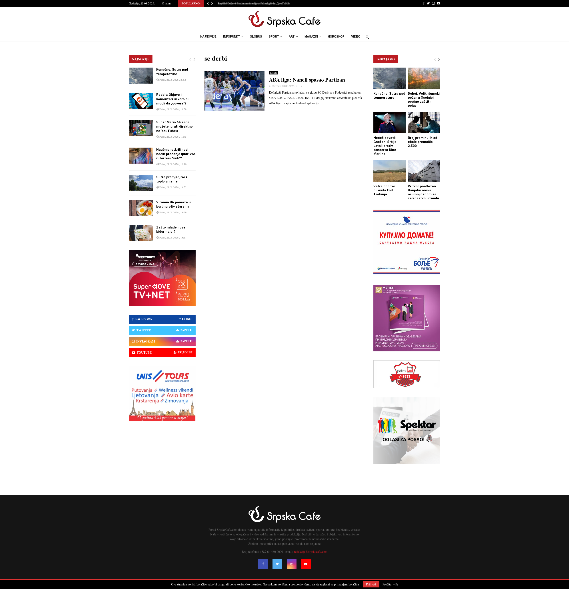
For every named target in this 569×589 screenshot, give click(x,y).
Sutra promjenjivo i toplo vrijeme (171, 179)
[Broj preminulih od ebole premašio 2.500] (424, 123)
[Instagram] (292, 564)
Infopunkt (231, 36)
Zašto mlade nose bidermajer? (170, 229)
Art (292, 36)
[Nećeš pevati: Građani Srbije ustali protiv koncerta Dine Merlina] (389, 123)
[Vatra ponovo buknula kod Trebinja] (389, 171)
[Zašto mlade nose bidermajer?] (141, 233)
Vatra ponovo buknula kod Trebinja (384, 190)
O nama (166, 3)
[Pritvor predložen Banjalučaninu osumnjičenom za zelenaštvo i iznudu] (424, 171)
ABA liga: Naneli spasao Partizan (307, 79)
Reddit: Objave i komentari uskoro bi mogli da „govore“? (172, 99)
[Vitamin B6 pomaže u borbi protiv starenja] (141, 208)
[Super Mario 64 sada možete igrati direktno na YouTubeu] (141, 128)
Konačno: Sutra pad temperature (172, 72)
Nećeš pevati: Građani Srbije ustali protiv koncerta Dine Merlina (385, 146)
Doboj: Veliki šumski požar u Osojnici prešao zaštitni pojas (424, 100)
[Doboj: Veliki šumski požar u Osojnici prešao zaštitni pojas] (424, 78)
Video (355, 36)
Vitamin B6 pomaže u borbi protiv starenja (173, 204)
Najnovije (208, 36)
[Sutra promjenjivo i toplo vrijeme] (141, 183)
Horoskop (336, 36)
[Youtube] (306, 564)
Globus (256, 36)
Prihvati (371, 584)
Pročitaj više (390, 584)
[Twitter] (277, 564)
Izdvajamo (386, 59)
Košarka (273, 72)
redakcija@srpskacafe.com (310, 551)
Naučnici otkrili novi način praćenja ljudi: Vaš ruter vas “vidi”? (176, 154)
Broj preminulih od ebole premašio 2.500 (422, 142)
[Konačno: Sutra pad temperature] (141, 76)
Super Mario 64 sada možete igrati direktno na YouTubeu (252, 3)
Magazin (311, 36)
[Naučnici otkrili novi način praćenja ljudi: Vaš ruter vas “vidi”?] (141, 156)
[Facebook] (263, 564)
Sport (274, 36)
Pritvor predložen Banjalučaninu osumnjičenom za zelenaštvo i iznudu (423, 192)
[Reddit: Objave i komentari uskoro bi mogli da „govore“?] (141, 101)
